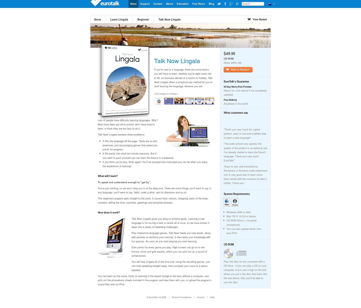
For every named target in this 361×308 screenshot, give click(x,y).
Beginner (143, 19)
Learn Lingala (119, 19)
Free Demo (198, 3)
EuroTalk (105, 4)
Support (145, 3)
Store (133, 3)
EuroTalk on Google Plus (231, 4)
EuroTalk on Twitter (219, 4)
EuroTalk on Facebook (225, 4)
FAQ (212, 297)
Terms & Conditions (181, 297)
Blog (211, 3)
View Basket (260, 19)
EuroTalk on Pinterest (237, 4)
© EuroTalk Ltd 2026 (156, 297)
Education (183, 3)
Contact (157, 3)
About (169, 3)
